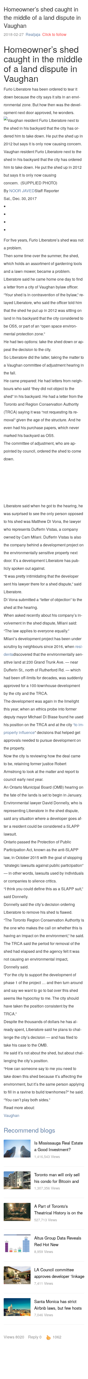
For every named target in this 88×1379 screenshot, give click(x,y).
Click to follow (54, 34)
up (48, 1337)
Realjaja (33, 34)
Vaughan (11, 1115)
